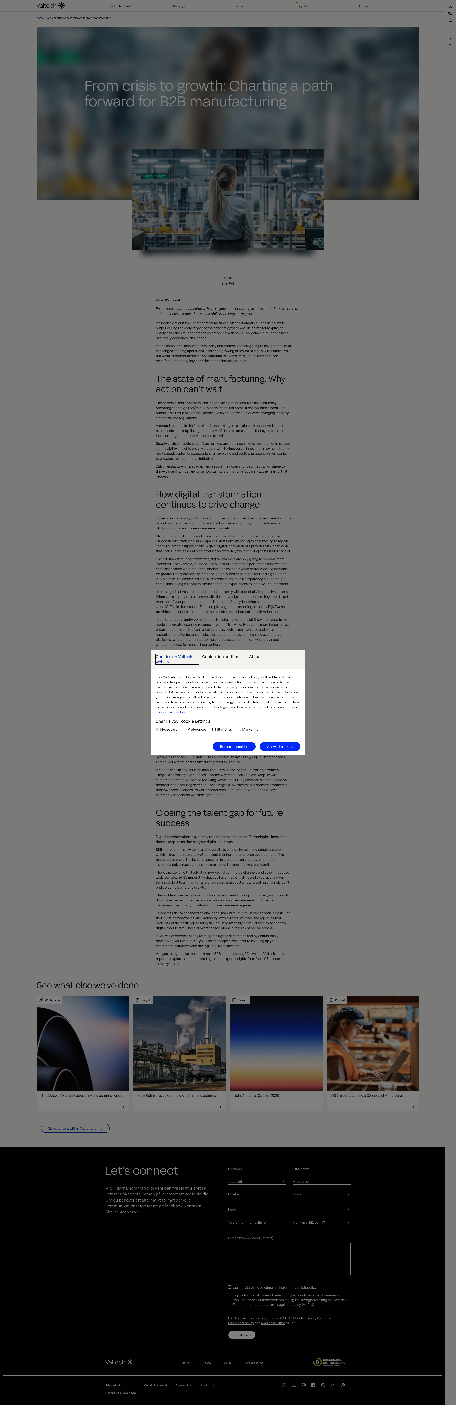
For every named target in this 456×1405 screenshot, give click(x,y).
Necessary (168, 729)
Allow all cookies (280, 746)
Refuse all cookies (234, 746)
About (255, 656)
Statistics (224, 729)
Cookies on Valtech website (174, 659)
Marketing (250, 729)
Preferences (197, 729)
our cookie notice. (173, 712)
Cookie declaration (220, 656)
